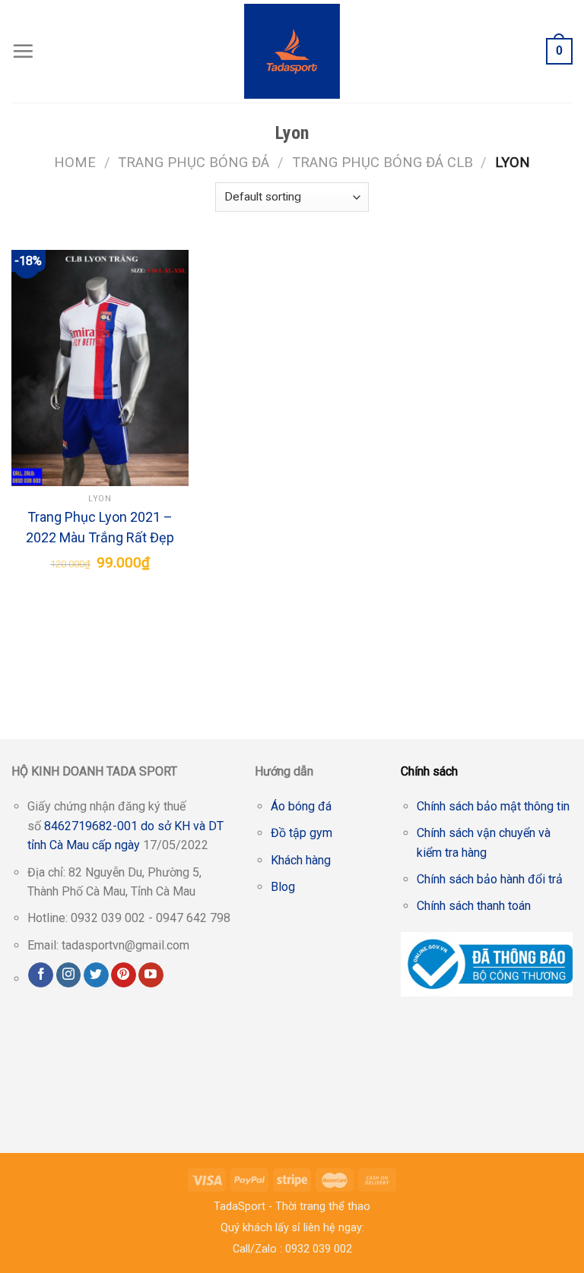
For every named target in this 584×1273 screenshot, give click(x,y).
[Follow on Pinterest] (123, 975)
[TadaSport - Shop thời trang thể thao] (292, 51)
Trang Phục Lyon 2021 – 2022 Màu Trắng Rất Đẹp (100, 527)
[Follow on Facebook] (40, 975)
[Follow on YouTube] (150, 975)
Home (75, 162)
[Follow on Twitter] (96, 975)
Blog (283, 887)
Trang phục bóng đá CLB (382, 162)
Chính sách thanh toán (474, 906)
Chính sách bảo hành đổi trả (490, 879)
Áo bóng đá (301, 806)
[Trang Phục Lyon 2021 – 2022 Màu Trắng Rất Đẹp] (100, 368)
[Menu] (22, 51)
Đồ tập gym (301, 833)
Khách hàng (301, 860)
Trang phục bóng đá (193, 162)
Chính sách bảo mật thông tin (493, 806)
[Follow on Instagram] (68, 975)
